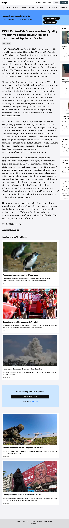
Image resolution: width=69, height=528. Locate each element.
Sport (48, 8)
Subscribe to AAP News (51, 18)
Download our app (50, 22)
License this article (10, 230)
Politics (15, 8)
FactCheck (63, 8)
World (54, 8)
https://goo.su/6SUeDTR (13, 152)
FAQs (29, 521)
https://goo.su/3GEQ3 (21, 197)
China (8, 43)
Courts (23, 8)
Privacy (23, 521)
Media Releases (48, 521)
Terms (18, 521)
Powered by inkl (34, 523)
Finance (40, 8)
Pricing (38, 2)
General (31, 8)
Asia (4, 43)
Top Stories (6, 8)
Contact (44, 2)
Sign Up (64, 2)
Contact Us (39, 521)
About (50, 2)
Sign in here (35, 401)
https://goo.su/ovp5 (11, 116)
